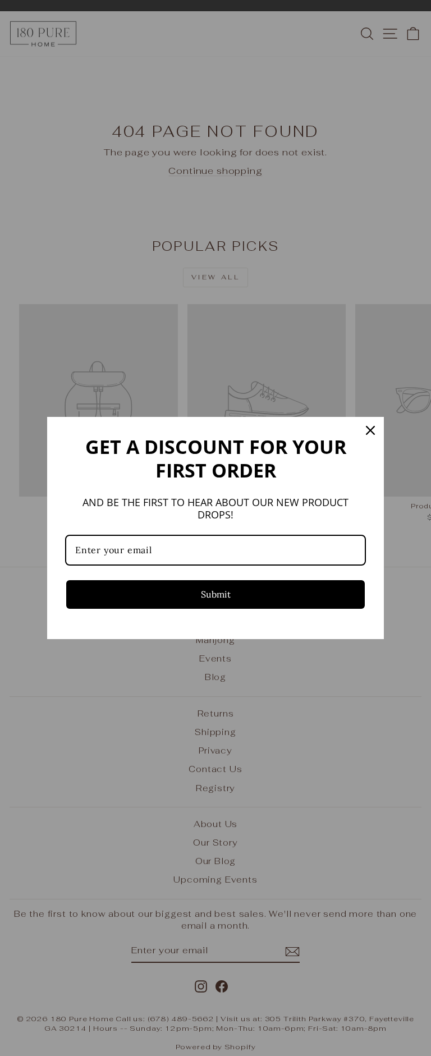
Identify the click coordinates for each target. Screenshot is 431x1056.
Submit (216, 594)
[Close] (370, 430)
